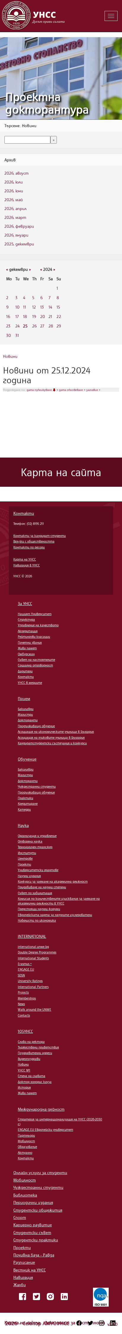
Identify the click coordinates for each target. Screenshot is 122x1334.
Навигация (23, 1277)
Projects (23, 992)
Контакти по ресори (29, 547)
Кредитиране (28, 804)
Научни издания (29, 876)
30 (8, 335)
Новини (10, 356)
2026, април (15, 208)
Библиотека (25, 1194)
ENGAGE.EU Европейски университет (45, 1129)
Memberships (27, 998)
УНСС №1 (24, 1070)
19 (34, 316)
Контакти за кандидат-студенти (39, 536)
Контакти (23, 513)
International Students (33, 958)
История (24, 1087)
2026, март (15, 217)
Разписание (24, 1262)
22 (59, 316)
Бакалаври (25, 709)
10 (17, 306)
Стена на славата (31, 1076)
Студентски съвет (32, 1232)
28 (51, 325)
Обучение (27, 758)
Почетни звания (30, 642)
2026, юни (13, 190)
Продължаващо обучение (36, 726)
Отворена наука (30, 841)
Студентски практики (35, 1239)
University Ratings (30, 981)
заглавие (92, 389)
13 (42, 306)
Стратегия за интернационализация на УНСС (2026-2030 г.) (60, 1121)
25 (25, 325)
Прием (24, 698)
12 (34, 306)
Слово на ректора (31, 1042)
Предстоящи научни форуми (39, 909)
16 (8, 316)
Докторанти (28, 720)
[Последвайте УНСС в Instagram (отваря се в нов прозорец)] (101, 1323)
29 (59, 325)
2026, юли (13, 181)
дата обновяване (71, 389)
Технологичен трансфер (35, 847)
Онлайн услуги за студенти (40, 1172)
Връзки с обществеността (33, 541)
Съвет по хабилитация (35, 893)
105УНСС (25, 1031)
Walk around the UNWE (34, 1009)
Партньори (26, 1135)
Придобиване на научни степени (42, 887)
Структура (26, 619)
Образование (27, 1147)
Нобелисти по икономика (37, 920)
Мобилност (26, 1141)
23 (8, 325)
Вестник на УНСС (29, 1269)
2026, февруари (19, 226)
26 (34, 325)
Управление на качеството (38, 625)
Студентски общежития (37, 1209)
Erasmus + (25, 964)
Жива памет (27, 648)
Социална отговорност (35, 665)
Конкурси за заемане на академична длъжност (53, 881)
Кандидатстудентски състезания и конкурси (52, 743)
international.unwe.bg (33, 947)
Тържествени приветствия (38, 1047)
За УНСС (25, 603)
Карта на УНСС (24, 559)
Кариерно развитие (32, 1224)
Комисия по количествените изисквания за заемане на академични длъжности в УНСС (59, 901)
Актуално (25, 1153)
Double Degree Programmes (37, 952)
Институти (27, 853)
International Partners (33, 987)
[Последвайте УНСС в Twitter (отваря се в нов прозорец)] (90, 1323)
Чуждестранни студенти (37, 786)
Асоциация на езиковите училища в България (51, 737)
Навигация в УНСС (26, 565)
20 (42, 316)
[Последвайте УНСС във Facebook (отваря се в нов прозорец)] (79, 1323)
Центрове (25, 858)
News (21, 1004)
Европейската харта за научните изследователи (55, 915)
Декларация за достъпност (74, 1322)
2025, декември (19, 243)
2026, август (16, 173)
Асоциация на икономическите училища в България (56, 732)
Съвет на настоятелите (36, 660)
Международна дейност (41, 1109)
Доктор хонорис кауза (35, 1082)
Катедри (24, 809)
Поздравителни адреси (35, 1053)
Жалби (19, 1284)
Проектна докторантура (47, 103)
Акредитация (28, 631)
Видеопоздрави (29, 1059)
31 (17, 335)
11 (24, 306)
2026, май (13, 199)
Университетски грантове (38, 870)
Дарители (25, 671)
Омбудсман (26, 654)
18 (25, 316)
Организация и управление (37, 836)
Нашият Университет (35, 614)
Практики (25, 798)
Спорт (19, 1217)
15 (58, 306)
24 (17, 325)
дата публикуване (40, 389)
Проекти (24, 864)
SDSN (21, 975)
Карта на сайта (22, 1322)
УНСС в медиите (30, 683)
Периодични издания (33, 1202)
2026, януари (16, 234)
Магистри (25, 714)
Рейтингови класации (34, 637)
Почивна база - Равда (33, 1254)
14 (50, 306)
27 (42, 325)
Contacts (24, 1015)
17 (17, 316)
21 (50, 316)
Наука (23, 825)
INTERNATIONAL (32, 936)
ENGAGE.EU (26, 969)
